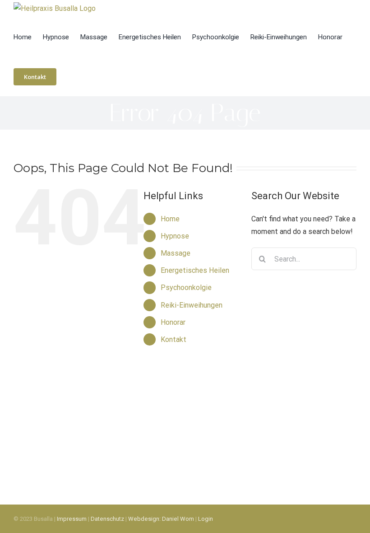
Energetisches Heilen (195, 270)
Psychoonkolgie (186, 287)
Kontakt (173, 339)
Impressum (72, 518)
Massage (175, 253)
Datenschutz (107, 518)
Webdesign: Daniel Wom (161, 518)
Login (205, 518)
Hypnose (175, 236)
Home (170, 219)
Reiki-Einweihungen (191, 305)
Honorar (173, 322)
